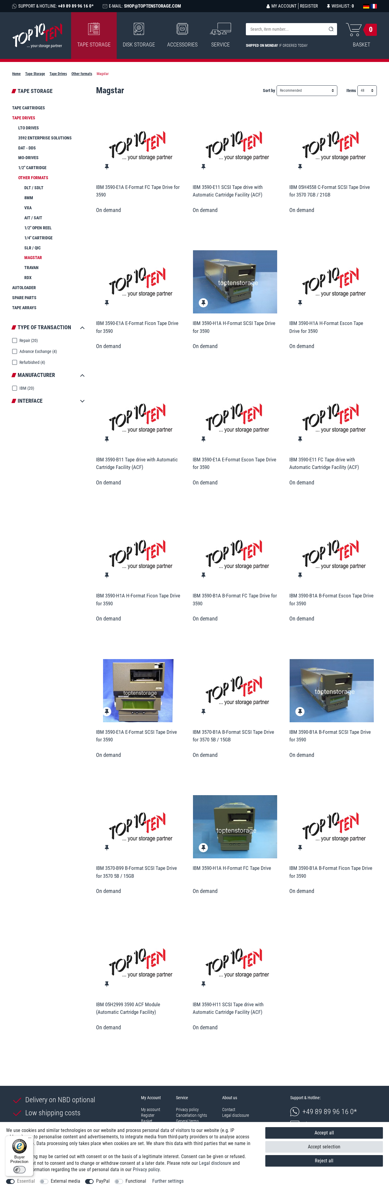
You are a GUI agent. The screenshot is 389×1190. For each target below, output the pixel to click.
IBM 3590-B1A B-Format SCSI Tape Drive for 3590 (330, 736)
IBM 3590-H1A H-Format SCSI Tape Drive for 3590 (234, 327)
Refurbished (32, 362)
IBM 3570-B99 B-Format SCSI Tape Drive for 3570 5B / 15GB (136, 872)
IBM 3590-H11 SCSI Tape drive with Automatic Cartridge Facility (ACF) (228, 1008)
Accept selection (324, 1147)
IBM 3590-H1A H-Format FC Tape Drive (232, 868)
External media (65, 1181)
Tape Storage (94, 44)
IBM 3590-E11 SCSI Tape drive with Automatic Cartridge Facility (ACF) (228, 191)
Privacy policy (187, 1109)
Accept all (324, 1133)
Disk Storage (139, 44)
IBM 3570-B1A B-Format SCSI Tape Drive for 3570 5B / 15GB (233, 736)
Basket (146, 1121)
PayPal (103, 1181)
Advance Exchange (38, 351)
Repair (28, 340)
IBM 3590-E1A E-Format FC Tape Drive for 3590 (138, 191)
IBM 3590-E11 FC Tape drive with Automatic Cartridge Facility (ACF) (324, 463)
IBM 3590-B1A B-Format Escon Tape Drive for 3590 (331, 600)
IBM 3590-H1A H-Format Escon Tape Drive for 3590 (326, 327)
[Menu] (29, 1139)
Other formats (81, 74)
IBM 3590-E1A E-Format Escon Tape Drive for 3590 (234, 463)
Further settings (168, 1181)
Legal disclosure (235, 1115)
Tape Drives (58, 74)
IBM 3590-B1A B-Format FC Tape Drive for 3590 (235, 600)
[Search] (331, 29)
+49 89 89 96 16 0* (329, 1111)
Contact (228, 1109)
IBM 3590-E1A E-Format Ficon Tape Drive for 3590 (137, 327)
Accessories (182, 44)
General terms (187, 1121)
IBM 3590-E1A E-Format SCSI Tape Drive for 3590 (136, 736)
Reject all (324, 1161)
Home (16, 74)
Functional (136, 1181)
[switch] (19, 1169)
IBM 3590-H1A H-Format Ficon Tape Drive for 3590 (138, 600)
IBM (26, 388)
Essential (26, 1181)
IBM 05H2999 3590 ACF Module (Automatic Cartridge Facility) (128, 1008)
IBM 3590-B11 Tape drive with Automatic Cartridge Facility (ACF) (137, 463)
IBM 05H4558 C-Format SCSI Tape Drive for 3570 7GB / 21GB (329, 191)
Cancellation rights (191, 1115)
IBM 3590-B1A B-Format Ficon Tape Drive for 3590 (330, 872)
